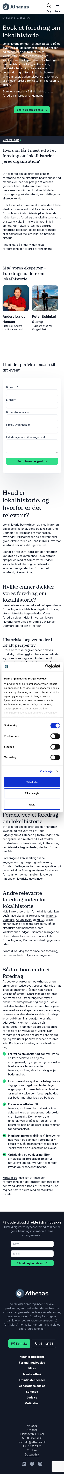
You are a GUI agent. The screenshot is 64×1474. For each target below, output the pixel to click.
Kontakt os (10, 1177)
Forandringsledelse (32, 1362)
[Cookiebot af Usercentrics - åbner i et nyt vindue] (45, 666)
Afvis (32, 804)
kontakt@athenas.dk (32, 1442)
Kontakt (21, 1343)
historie (51, 915)
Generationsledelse (32, 1386)
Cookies (32, 1450)
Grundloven (24, 919)
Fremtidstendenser (32, 1380)
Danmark (9, 919)
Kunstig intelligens (32, 1356)
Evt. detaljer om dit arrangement (25, 437)
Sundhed (32, 1391)
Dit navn (12, 387)
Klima (32, 1368)
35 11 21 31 (45, 1343)
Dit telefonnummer (17, 412)
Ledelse (32, 1397)
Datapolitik (32, 1454)
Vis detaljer (46, 771)
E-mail (11, 399)
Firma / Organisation (18, 424)
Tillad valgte (32, 793)
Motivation (32, 1403)
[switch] (55, 736)
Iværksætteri (32, 1374)
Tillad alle (32, 782)
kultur (40, 919)
